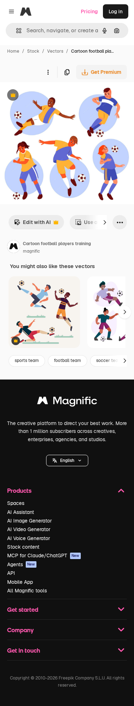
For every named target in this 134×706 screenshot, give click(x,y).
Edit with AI (32, 224)
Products (19, 490)
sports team (27, 360)
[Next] (104, 222)
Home (13, 51)
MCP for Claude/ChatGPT (43, 555)
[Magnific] (67, 402)
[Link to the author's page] (13, 247)
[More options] (48, 72)
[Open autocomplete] (16, 30)
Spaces (15, 503)
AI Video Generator (28, 529)
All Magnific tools (27, 590)
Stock (33, 51)
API (11, 573)
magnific (31, 251)
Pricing (89, 11)
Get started (22, 609)
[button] (67, 460)
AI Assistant (20, 512)
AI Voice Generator (28, 538)
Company (20, 630)
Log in (116, 11)
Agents (21, 564)
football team (67, 360)
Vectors (55, 51)
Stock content (23, 547)
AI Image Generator (29, 520)
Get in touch (23, 650)
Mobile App (20, 582)
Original (46, 95)
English (67, 460)
